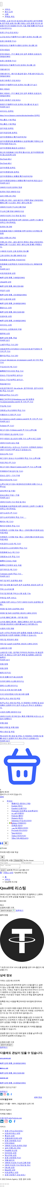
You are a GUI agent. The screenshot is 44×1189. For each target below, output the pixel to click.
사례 (6, 14)
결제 (2, 797)
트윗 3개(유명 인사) (13, 1141)
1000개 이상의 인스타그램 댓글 (18, 1163)
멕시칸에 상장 (10, 1155)
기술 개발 (27, 26)
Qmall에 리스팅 (11, 1150)
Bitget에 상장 (10, 1170)
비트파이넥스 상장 (12, 1133)
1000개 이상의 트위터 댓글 (16, 1146)
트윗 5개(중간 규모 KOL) (15, 1175)
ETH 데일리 (10, 1143)
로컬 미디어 (36, 23)
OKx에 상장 (10, 1168)
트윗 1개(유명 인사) (13, 1158)
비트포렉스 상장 (11, 1172)
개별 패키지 (10, 1160)
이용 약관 (4, 1118)
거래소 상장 (25, 23)
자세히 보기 (5, 107)
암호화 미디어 (16, 26)
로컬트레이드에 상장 (13, 1138)
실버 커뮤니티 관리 (13, 1148)
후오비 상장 (10, 1136)
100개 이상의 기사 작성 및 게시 (18, 1165)
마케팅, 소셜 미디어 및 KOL (12, 21)
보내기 (3, 870)
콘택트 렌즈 (10, 17)
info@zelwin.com (15, 1118)
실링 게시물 (15, 23)
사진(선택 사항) (6, 860)
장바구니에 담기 (7, 910)
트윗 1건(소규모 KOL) (14, 1131)
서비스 (7, 9)
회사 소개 (9, 12)
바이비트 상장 (10, 1153)
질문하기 (19, 910)
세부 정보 (38, 1097)
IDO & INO (28, 21)
